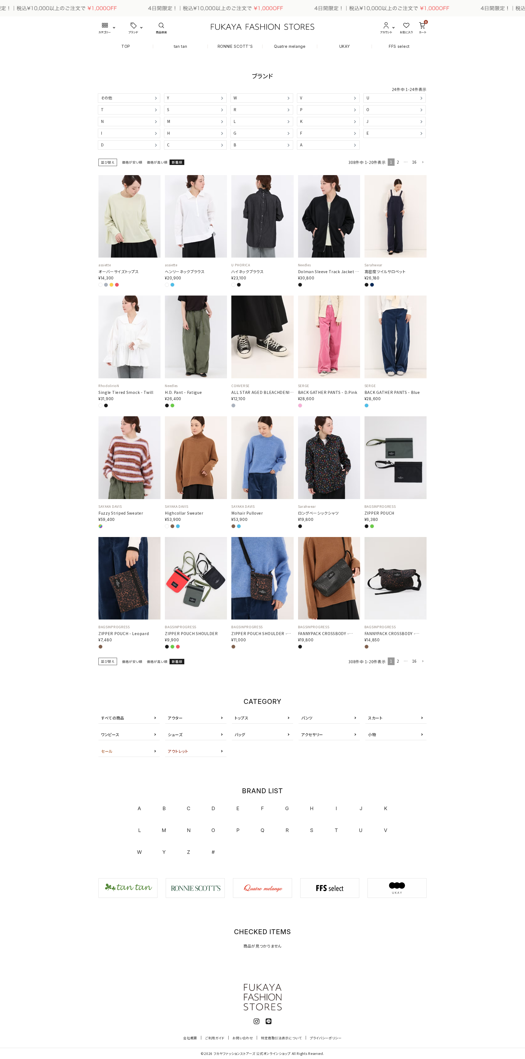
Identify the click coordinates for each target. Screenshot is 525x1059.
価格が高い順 (157, 162)
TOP (125, 46)
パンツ (307, 718)
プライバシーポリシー (326, 1038)
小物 (372, 734)
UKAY (344, 46)
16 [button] (414, 162)
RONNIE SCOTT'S (235, 46)
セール (107, 751)
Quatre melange (290, 46)
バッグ (240, 734)
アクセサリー (312, 734)
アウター (175, 718)
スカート (375, 718)
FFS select (399, 46)
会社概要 (190, 1038)
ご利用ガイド (214, 1038)
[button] (423, 162)
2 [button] (398, 162)
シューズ (175, 734)
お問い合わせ (242, 1038)
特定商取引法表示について (281, 1038)
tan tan (180, 46)
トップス (242, 718)
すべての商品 (112, 718)
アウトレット (178, 751)
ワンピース (110, 734)
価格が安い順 (132, 162)
